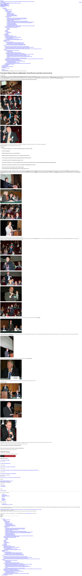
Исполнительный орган (10, 14)
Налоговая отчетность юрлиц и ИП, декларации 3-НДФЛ (13, 39)
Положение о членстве (10, 20)
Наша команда (7, 31)
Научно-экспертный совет (6, 495)
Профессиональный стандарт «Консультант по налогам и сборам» (15, 53)
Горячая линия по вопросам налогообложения (12, 50)
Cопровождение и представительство (10, 36)
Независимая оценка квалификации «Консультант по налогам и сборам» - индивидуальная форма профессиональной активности (24, 58)
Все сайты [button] (1, 0)
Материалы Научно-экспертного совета (13, 38)
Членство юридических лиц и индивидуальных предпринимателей (13, 554)
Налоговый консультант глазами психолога (13, 62)
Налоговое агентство (7, 40)
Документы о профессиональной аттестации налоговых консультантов (15, 531)
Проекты (5, 49)
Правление (8, 12)
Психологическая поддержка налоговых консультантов (13, 60)
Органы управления (7, 521)
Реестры (5, 45)
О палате (3, 69)
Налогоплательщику (8, 1)
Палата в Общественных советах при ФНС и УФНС (13, 26)
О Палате (5, 8)
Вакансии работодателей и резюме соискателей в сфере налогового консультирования (18, 63)
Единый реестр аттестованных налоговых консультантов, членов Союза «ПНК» (17, 46)
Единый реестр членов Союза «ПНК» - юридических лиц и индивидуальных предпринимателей (19, 47)
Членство (3, 496)
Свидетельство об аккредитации (12, 24)
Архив (8, 57)
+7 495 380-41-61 (2, 2)
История (6, 10)
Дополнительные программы (11, 61)
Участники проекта (10, 51)
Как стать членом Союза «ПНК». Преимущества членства (15, 42)
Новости (6, 30)
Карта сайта (39, 509)
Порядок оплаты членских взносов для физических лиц (15, 43)
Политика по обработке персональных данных (31, 509)
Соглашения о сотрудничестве (8, 574)
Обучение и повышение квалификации (17, 1)
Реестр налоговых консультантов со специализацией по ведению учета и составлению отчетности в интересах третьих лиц (23, 48)
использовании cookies (28, 513)
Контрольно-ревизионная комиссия (12, 15)
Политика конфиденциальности (5, 509)
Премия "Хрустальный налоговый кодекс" (11, 27)
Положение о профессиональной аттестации (13, 19)
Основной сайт (2, 1)
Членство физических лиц (9, 41)
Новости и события (5, 70)
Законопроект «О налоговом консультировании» (12, 59)
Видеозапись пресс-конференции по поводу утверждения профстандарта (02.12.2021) (19, 56)
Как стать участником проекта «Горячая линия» (14, 52)
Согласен (2, 514)
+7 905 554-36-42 (2, 486)
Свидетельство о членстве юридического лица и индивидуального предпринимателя (19, 22)
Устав (8, 17)
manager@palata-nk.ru (3, 490)
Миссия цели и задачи (8, 9)
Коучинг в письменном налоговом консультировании (13, 37)
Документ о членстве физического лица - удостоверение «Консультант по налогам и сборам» (20, 21)
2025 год (8, 29)
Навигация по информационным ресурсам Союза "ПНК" (4, 4)
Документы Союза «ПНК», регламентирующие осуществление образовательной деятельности (21, 25)
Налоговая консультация (9, 35)
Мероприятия (25, 1)
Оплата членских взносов (30, 1)
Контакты (6, 33)
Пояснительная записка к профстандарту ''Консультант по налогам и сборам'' (18, 55)
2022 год (8, 28)
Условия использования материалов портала (16, 509)
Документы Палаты (8, 16)
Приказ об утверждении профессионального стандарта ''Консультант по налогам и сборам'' (18, 564)
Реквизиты (7, 34)
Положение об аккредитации (11, 23)
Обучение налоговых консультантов (7, 504)
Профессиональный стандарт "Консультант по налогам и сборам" (16, 18)
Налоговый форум (6, 64)
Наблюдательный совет (10, 13)
